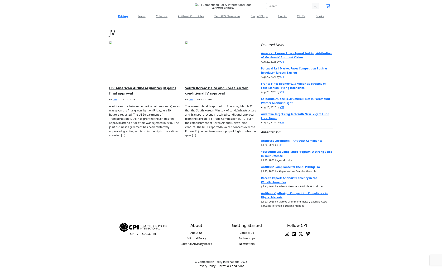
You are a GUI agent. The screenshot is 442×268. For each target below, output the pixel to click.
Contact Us (247, 233)
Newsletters (247, 244)
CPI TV (301, 16)
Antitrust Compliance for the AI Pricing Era (290, 167)
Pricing (123, 16)
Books (320, 16)
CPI (115, 99)
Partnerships (246, 238)
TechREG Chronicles (227, 16)
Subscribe (149, 234)
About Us (196, 233)
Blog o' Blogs (259, 16)
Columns (161, 16)
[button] (328, 6)
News (142, 16)
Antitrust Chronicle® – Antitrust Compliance (291, 141)
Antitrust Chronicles (191, 16)
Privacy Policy (206, 266)
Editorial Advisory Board (196, 244)
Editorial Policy (196, 238)
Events (282, 16)
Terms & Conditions (231, 266)
